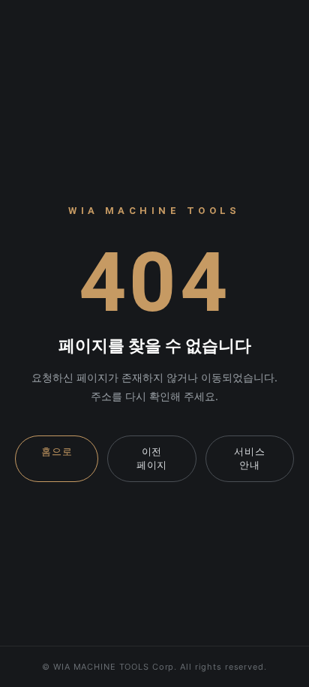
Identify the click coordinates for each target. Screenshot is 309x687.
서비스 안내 (249, 458)
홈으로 (56, 451)
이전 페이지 (151, 458)
